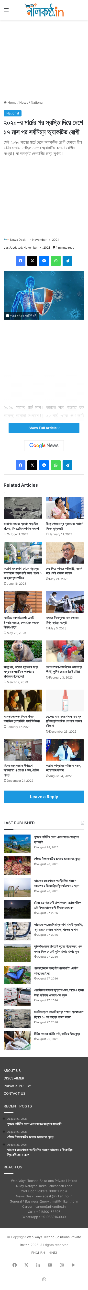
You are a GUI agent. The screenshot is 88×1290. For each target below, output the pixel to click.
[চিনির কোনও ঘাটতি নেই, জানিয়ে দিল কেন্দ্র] (17, 1040)
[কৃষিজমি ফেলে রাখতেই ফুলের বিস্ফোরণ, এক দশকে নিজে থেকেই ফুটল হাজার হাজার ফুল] (17, 953)
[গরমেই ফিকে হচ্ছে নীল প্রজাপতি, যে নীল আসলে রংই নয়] (17, 975)
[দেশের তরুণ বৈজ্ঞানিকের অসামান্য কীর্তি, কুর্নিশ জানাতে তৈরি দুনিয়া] (65, 651)
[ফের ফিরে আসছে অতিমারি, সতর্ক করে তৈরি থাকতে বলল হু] (65, 553)
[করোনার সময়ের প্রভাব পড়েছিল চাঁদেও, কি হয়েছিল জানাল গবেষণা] (23, 508)
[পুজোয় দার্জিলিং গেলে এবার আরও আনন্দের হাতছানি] (17, 844)
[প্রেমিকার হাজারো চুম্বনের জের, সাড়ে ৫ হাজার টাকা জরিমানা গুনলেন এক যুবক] (17, 997)
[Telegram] (67, 261)
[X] (32, 261)
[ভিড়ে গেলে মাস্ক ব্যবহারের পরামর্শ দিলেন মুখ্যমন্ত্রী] (65, 508)
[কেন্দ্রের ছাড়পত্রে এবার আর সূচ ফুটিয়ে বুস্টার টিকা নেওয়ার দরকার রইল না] (65, 700)
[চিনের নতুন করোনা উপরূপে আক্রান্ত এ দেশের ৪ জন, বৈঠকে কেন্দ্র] (23, 750)
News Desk (18, 239)
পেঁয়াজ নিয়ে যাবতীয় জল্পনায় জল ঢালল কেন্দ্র (57, 859)
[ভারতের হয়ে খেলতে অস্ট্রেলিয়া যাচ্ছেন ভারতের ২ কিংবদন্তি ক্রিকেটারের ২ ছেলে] (17, 887)
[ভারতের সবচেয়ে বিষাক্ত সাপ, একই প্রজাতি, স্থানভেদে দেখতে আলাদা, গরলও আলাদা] (17, 931)
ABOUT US (12, 1071)
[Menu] (6, 11)
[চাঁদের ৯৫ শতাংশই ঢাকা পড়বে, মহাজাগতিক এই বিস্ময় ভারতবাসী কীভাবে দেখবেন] (17, 909)
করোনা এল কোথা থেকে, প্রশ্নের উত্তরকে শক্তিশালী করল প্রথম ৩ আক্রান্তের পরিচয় (22, 573)
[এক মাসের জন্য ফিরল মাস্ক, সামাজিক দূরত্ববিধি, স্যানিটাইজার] (23, 700)
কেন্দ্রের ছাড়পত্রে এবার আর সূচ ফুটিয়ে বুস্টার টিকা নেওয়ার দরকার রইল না (64, 721)
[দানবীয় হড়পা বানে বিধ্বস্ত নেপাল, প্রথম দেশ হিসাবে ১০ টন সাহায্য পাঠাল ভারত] (17, 1018)
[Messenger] (44, 261)
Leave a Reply (44, 796)
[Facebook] (20, 261)
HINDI (52, 1253)
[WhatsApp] (56, 261)
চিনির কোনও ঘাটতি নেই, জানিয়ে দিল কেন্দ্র (57, 1034)
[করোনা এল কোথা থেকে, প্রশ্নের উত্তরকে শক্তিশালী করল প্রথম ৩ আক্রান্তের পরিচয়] (23, 553)
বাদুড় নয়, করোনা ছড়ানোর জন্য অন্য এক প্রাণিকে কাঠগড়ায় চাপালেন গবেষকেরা (21, 671)
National (37, 102)
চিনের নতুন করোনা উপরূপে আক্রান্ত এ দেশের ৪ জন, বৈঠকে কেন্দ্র (21, 770)
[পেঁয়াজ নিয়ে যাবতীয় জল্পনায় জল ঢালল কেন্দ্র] (17, 865)
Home (12, 102)
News (23, 102)
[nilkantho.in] (44, 9)
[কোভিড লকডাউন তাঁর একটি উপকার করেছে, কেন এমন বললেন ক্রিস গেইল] (23, 602)
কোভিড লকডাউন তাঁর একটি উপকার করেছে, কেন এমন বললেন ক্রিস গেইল (21, 622)
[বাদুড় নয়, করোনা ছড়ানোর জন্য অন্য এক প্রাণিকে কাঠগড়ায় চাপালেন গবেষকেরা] (23, 651)
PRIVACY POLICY (17, 1086)
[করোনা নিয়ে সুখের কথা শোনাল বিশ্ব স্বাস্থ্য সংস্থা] (65, 602)
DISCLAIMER (14, 1078)
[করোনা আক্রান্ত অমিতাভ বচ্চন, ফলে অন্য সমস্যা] (65, 750)
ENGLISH (38, 1253)
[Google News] (44, 445)
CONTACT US (14, 1093)
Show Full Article (43, 428)
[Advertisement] (44, 59)
